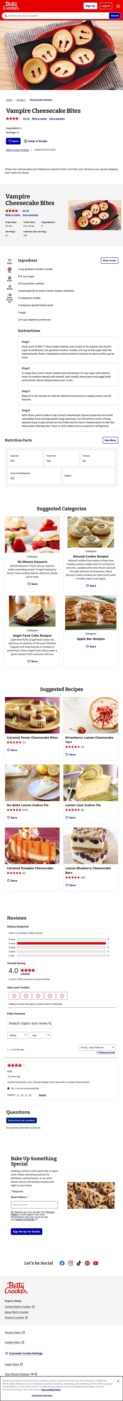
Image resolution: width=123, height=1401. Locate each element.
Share (10, 289)
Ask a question (57, 118)
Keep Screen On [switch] (9, 299)
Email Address (20, 1197)
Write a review (39, 118)
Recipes (21, 100)
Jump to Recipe (37, 141)
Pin (9, 272)
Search (115, 15)
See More (110, 440)
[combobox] (58, 16)
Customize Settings (42, 1395)
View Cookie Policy (51, 1389)
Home (9, 100)
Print (9, 281)
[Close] (118, 1381)
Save (15, 141)
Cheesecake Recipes (41, 100)
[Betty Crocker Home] (11, 6)
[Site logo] (18, 1289)
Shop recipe (109, 260)
